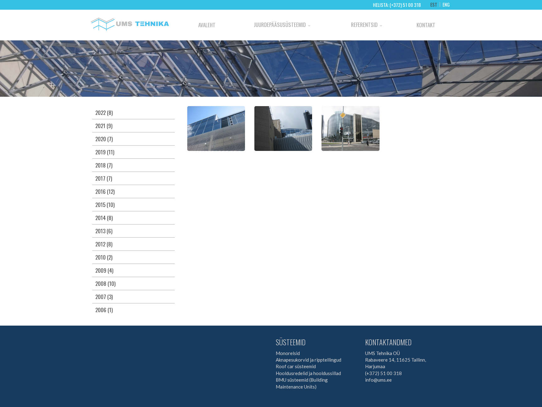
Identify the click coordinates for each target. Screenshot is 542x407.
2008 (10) (105, 283)
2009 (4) (104, 270)
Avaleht (206, 25)
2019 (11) (104, 152)
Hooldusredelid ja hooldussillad (308, 373)
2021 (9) (103, 126)
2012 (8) (103, 244)
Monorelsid (288, 353)
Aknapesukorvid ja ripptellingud (308, 360)
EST (433, 4)
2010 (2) (103, 257)
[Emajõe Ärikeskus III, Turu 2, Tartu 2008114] (216, 128)
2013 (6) (103, 231)
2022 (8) (104, 112)
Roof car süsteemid (296, 366)
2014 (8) (104, 218)
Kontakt (426, 25)
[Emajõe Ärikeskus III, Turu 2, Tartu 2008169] (350, 128)
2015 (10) (104, 205)
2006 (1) (104, 310)
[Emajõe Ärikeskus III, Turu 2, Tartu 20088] (283, 128)
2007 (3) (104, 297)
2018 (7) (103, 165)
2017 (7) (103, 178)
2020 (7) (104, 139)
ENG (446, 4)
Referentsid (364, 24)
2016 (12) (104, 191)
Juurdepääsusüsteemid (280, 24)
